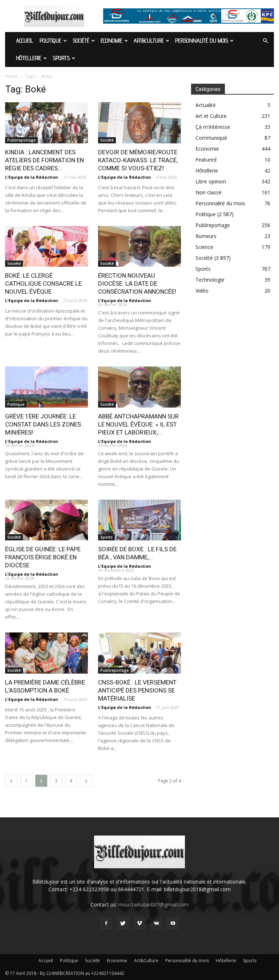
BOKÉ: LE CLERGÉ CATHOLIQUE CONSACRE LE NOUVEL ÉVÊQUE (43, 283)
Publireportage (21, 140)
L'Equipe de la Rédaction (31, 177)
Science (204, 246)
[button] (265, 40)
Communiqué (211, 137)
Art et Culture (211, 115)
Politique (50, 40)
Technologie (210, 279)
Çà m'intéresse (212, 126)
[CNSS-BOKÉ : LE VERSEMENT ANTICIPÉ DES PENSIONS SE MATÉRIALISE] (139, 653)
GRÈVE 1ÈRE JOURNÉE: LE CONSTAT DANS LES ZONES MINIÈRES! (43, 424)
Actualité (205, 105)
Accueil (24, 40)
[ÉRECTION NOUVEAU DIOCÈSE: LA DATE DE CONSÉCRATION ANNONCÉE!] (139, 246)
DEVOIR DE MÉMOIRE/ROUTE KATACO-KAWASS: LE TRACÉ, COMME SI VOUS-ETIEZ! (138, 160)
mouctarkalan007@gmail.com (153, 904)
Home (11, 76)
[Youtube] (173, 923)
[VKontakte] (156, 923)
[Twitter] (123, 923)
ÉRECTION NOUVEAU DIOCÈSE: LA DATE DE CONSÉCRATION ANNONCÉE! (137, 283)
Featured (206, 159)
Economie (111, 40)
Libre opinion (210, 181)
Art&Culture (149, 40)
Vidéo (202, 290)
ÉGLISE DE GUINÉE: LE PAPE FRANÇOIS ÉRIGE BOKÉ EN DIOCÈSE (43, 557)
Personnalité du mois (201, 40)
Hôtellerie (28, 58)
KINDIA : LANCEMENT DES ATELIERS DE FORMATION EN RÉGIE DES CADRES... (44, 160)
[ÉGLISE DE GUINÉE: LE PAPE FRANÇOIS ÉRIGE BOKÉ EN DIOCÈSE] (46, 520)
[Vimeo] (139, 923)
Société (81, 40)
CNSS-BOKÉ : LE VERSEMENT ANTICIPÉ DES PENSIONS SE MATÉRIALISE (137, 690)
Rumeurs (206, 236)
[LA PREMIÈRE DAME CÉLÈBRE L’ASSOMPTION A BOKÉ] (46, 653)
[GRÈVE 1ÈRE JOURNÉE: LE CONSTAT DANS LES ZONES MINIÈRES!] (46, 387)
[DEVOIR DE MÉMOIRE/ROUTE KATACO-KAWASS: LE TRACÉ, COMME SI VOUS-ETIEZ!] (139, 122)
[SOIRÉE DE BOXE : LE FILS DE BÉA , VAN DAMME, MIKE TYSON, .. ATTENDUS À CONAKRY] (139, 520)
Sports (61, 58)
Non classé (208, 192)
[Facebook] (106, 923)
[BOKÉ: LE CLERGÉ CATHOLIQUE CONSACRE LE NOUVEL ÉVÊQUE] (46, 246)
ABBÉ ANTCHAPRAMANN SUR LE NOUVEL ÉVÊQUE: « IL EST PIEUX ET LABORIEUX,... (138, 424)
